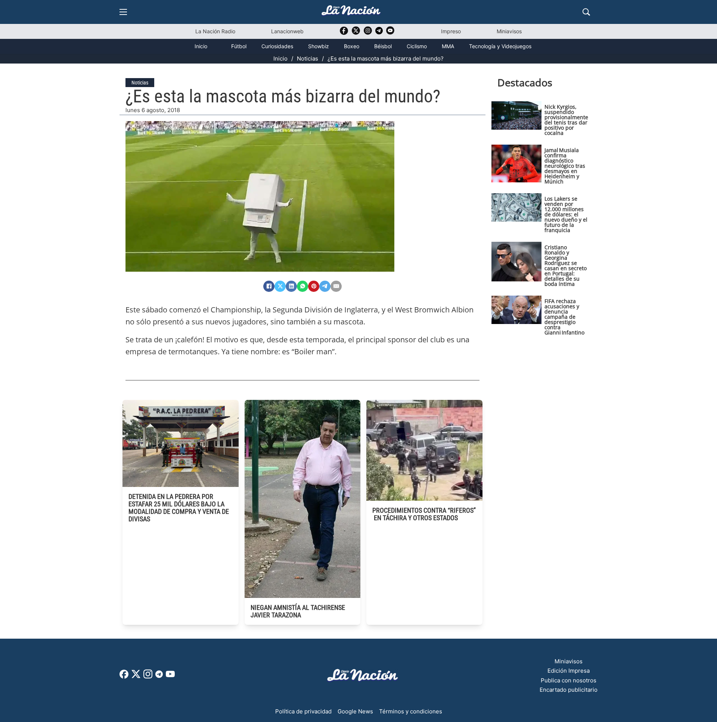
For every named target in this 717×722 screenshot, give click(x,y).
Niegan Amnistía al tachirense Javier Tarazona (298, 611)
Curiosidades (277, 46)
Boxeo (351, 46)
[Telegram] (324, 286)
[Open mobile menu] (123, 12)
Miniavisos (509, 31)
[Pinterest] (313, 286)
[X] (280, 286)
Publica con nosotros (568, 680)
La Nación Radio (215, 31)
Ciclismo (417, 46)
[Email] (336, 286)
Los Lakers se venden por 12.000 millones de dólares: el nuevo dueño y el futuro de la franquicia (565, 214)
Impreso (451, 31)
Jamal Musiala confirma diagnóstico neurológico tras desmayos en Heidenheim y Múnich (564, 165)
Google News (355, 711)
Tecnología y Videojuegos (500, 46)
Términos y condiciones (410, 711)
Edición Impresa (568, 670)
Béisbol (383, 46)
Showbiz (318, 46)
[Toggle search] (586, 11)
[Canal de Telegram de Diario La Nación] (379, 33)
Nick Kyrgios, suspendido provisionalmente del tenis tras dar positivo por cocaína (566, 119)
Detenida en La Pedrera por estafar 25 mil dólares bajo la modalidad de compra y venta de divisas (178, 508)
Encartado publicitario (569, 689)
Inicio (201, 46)
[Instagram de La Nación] (367, 33)
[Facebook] (268, 286)
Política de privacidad (303, 711)
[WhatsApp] (302, 286)
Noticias (307, 58)
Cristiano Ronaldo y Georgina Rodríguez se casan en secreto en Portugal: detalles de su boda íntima (565, 265)
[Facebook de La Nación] (124, 676)
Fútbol (238, 46)
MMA (448, 46)
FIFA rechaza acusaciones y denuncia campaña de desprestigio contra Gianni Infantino (564, 316)
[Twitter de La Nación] (355, 33)
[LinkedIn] (291, 286)
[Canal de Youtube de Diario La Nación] (390, 33)
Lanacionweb (287, 31)
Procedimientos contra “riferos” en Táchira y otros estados (424, 514)
